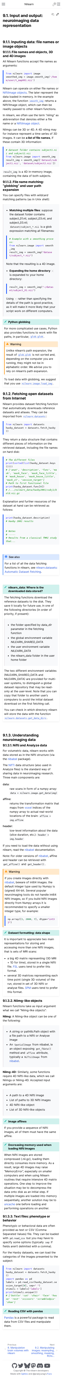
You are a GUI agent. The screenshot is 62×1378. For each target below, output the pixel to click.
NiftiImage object (28, 123)
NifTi (11, 765)
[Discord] (40, 1365)
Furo (49, 1374)
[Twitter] (20, 1365)
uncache (9, 1204)
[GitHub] (14, 1365)
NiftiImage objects (15, 92)
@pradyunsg (39, 1374)
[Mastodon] (33, 1365)
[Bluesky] (27, 1365)
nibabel (12, 759)
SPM (28, 987)
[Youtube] (47, 1365)
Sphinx (24, 1374)
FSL (15, 966)
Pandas (9, 1317)
